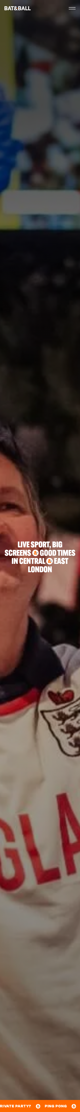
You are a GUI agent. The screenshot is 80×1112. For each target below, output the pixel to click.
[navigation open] (72, 8)
